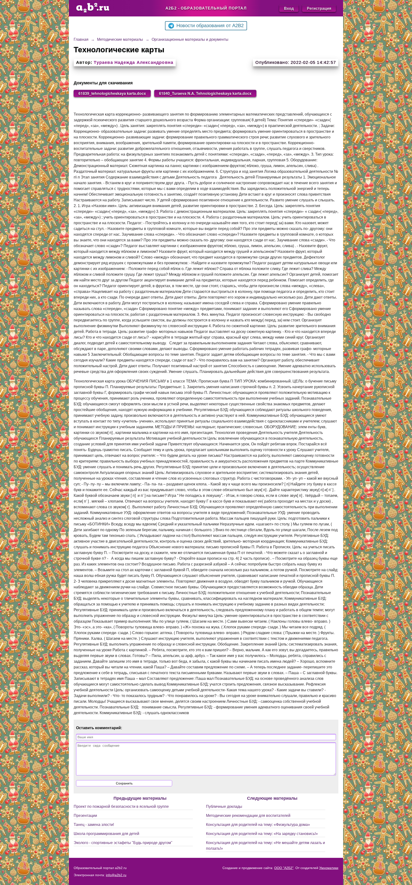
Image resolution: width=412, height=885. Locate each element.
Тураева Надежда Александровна (133, 62)
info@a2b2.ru (116, 875)
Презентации (85, 816)
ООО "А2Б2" (284, 868)
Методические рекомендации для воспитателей (248, 816)
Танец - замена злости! (94, 825)
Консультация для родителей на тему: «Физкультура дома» (258, 825)
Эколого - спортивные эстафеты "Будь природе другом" (123, 843)
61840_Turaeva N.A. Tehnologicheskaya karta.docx (205, 93)
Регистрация (319, 8)
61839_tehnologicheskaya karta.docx (112, 93)
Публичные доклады (224, 806)
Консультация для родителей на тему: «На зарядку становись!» (262, 834)
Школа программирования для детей (106, 834)
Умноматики (328, 868)
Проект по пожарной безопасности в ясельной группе (121, 806)
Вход (289, 8)
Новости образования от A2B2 (210, 25)
